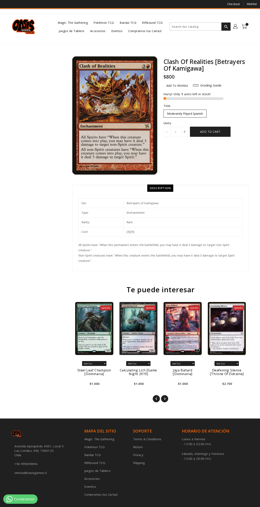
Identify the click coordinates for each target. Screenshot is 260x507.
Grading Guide (211, 85)
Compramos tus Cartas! (101, 494)
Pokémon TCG (94, 447)
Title (167, 106)
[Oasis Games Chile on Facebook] (6, 4)
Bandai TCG (92, 455)
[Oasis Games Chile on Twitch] (30, 4)
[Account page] (236, 27)
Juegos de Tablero (97, 471)
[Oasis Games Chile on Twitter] (14, 4)
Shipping (139, 463)
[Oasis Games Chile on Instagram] (22, 4)
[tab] (160, 188)
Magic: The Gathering (99, 439)
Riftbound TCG (94, 463)
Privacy (138, 455)
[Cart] (245, 27)
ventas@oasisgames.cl (30, 473)
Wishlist (252, 4)
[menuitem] (72, 22)
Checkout (233, 4)
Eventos (90, 486)
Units (167, 123)
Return (138, 447)
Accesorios (92, 479)
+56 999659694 (25, 464)
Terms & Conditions (147, 439)
